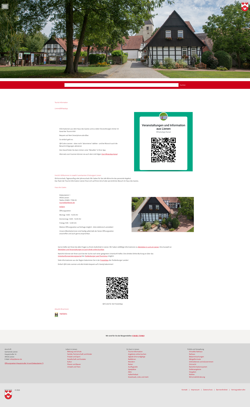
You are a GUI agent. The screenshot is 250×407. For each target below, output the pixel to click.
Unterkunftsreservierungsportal (70, 256)
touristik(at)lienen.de (67, 203)
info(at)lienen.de (16, 359)
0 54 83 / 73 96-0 (138, 336)
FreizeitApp (104, 260)
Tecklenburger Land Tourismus (96, 256)
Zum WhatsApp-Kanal (109, 154)
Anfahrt (62, 207)
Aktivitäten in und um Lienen (148, 247)
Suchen (183, 85)
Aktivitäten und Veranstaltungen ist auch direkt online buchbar (81, 249)
